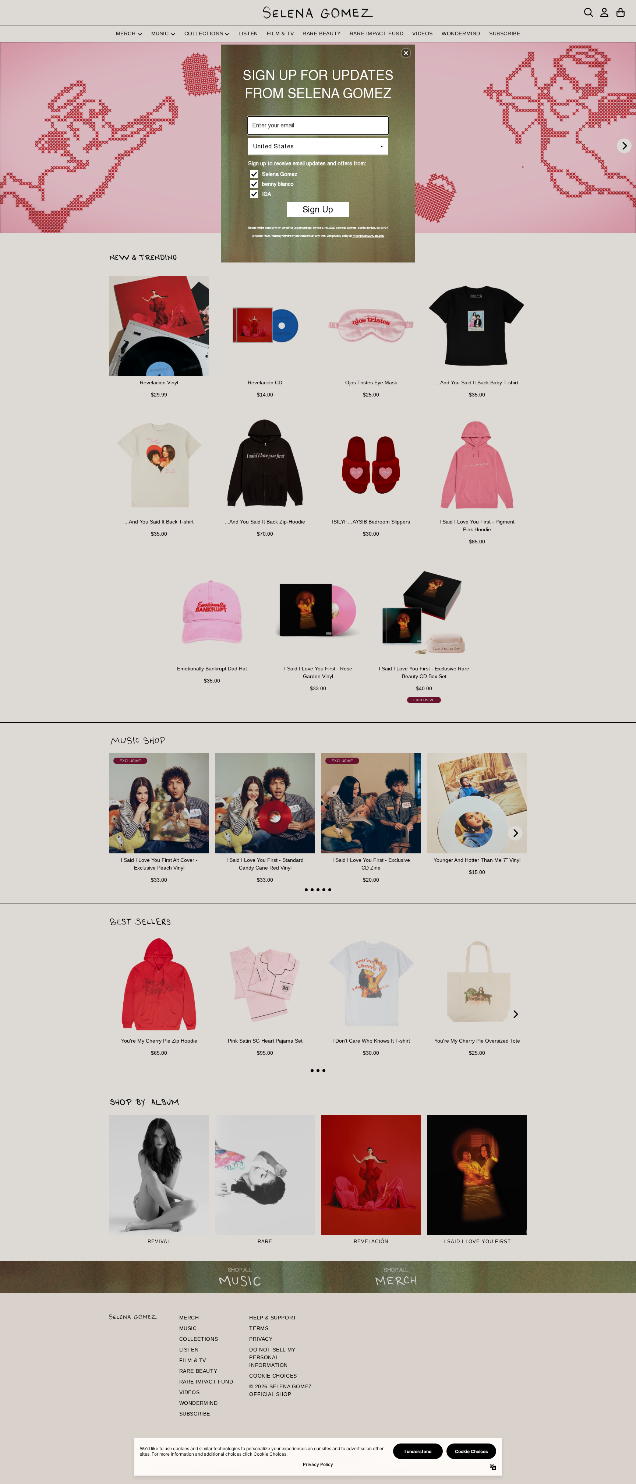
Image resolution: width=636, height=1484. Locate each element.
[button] (406, 53)
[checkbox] (319, 174)
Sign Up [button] (318, 209)
